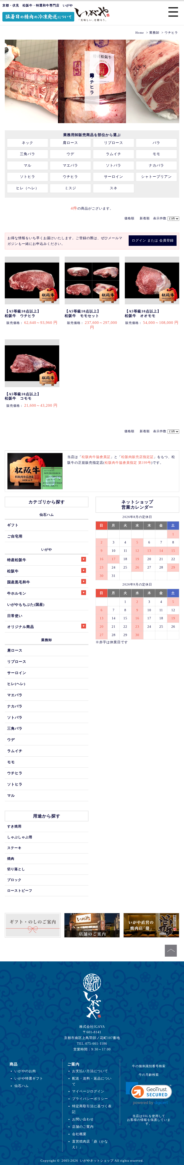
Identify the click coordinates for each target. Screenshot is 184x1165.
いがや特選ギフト (28, 1078)
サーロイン (113, 177)
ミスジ (70, 188)
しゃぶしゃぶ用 (19, 837)
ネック (27, 143)
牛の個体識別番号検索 (149, 1066)
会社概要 (79, 1134)
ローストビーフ (19, 890)
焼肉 (10, 858)
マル (27, 165)
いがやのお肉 (25, 1071)
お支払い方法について (90, 1071)
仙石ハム (47, 515)
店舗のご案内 (83, 1126)
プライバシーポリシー (90, 1099)
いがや (46, 549)
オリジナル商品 (20, 627)
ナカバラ (156, 165)
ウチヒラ (70, 177)
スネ (113, 188)
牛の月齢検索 (149, 1074)
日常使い (15, 616)
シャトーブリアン (156, 177)
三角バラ (27, 154)
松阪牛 (13, 571)
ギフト (13, 525)
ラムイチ (113, 154)
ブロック (14, 880)
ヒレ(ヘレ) (16, 684)
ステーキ (14, 848)
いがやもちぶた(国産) (26, 604)
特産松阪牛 (16, 560)
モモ (156, 154)
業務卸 (46, 640)
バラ (156, 143)
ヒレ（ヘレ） (27, 188)
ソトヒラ (27, 177)
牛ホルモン (16, 593)
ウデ (70, 154)
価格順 (129, 218)
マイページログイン (88, 1091)
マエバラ (70, 165)
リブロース (113, 143)
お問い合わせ (83, 1119)
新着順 (145, 218)
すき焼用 (14, 826)
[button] (149, 1093)
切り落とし (16, 869)
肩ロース (70, 143)
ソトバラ (113, 165)
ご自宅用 (15, 536)
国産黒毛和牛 (18, 582)
